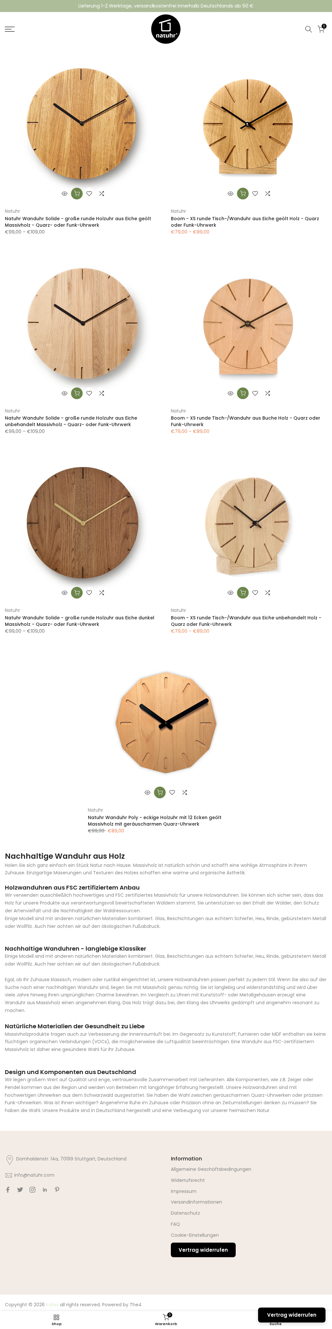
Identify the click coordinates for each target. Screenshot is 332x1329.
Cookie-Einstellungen (195, 1235)
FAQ (175, 1224)
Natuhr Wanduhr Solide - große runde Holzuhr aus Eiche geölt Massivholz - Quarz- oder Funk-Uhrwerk (78, 221)
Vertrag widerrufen (203, 1250)
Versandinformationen (196, 1202)
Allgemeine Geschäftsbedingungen (211, 1169)
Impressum (183, 1191)
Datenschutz (185, 1213)
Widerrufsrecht (188, 1180)
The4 (136, 1304)
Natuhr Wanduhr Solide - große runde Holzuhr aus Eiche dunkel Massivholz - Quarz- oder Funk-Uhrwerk (79, 620)
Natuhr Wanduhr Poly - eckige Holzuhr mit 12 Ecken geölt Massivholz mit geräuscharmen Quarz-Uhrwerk (154, 820)
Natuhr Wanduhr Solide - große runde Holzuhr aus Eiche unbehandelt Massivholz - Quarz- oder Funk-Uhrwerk (71, 421)
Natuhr (12, 211)
